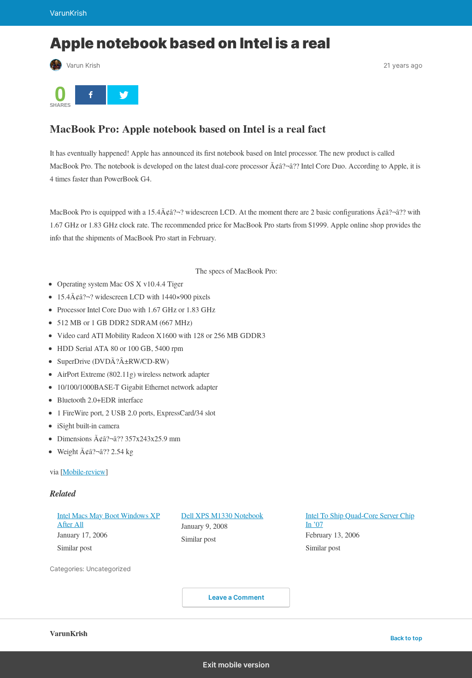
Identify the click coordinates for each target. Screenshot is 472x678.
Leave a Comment (236, 597)
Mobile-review (84, 471)
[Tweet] (122, 95)
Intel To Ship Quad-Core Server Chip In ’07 (360, 519)
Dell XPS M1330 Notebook (222, 515)
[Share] (90, 95)
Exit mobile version (236, 664)
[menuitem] (113, 532)
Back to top (406, 638)
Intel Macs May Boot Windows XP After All (108, 519)
